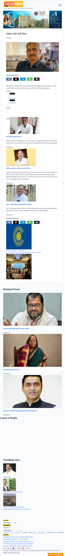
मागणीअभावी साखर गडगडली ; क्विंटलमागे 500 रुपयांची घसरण (18, 544)
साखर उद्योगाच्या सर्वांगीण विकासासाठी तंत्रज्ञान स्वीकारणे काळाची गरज (20, 411)
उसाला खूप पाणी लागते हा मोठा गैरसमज (12, 492)
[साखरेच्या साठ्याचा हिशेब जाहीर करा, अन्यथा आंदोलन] (32, 309)
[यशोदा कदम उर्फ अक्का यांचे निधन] (32, 350)
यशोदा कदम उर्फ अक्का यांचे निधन (11, 369)
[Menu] (60, 5)
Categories (6, 527)
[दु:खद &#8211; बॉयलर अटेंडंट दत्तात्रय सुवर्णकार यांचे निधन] (21, 193)
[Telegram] (23, 79)
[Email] (37, 79)
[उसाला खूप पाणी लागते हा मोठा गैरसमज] (9, 484)
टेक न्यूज (17, 532)
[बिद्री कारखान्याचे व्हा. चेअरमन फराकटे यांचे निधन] (21, 157)
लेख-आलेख (24, 532)
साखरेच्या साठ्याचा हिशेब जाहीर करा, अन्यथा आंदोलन (16, 328)
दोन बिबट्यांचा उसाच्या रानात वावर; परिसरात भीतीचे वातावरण (18, 537)
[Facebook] (9, 79)
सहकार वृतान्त (41, 532)
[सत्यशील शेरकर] (9, 469)
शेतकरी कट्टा (32, 532)
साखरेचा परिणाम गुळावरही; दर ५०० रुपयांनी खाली (15, 539)
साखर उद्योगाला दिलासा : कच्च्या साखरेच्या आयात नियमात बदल (18, 541)
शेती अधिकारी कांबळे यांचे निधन (13, 136)
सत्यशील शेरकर (7, 477)
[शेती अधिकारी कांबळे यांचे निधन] (25, 125)
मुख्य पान (6, 532)
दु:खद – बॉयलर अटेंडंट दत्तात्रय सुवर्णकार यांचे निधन (19, 204)
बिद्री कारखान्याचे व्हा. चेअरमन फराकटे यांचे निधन (18, 168)
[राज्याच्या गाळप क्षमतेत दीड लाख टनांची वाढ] (9, 499)
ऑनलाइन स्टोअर (51, 532)
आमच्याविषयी (60, 532)
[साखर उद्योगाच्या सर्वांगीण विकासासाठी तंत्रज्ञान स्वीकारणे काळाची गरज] (32, 391)
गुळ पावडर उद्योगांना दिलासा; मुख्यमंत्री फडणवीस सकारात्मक (17, 546)
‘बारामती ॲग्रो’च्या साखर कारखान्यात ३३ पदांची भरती (16, 509)
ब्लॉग (12, 532)
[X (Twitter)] (16, 79)
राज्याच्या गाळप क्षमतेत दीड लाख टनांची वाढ (13, 507)
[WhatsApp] (30, 79)
